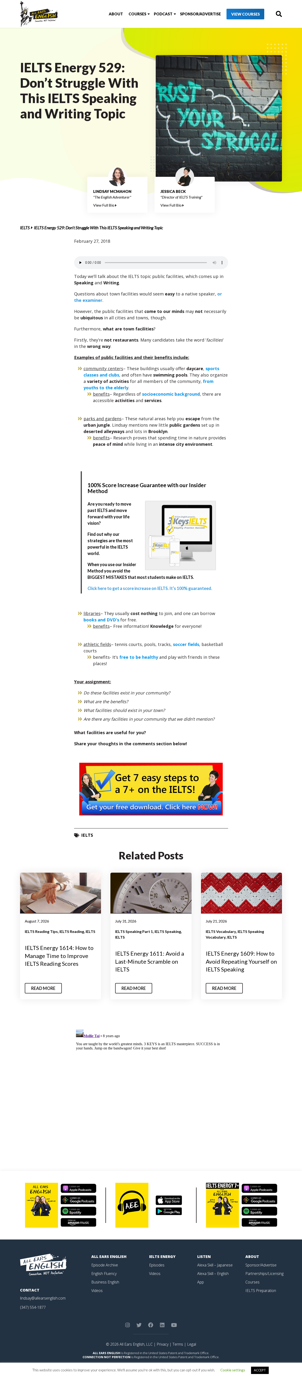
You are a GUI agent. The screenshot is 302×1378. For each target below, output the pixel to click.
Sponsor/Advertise (200, 14)
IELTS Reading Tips (41, 931)
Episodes (156, 1265)
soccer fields (186, 644)
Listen (204, 1256)
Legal (191, 1344)
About (116, 14)
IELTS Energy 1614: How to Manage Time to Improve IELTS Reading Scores (59, 955)
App (200, 1282)
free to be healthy (138, 657)
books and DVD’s (101, 620)
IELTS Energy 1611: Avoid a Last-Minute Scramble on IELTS (149, 961)
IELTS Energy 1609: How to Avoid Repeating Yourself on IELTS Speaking (241, 961)
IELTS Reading (71, 931)
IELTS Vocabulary (221, 931)
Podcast (163, 14)
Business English (105, 1282)
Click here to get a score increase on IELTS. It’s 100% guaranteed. (150, 588)
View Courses (245, 14)
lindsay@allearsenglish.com (43, 1298)
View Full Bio (104, 205)
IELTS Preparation (260, 1290)
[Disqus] (151, 1087)
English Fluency (104, 1273)
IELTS (25, 227)
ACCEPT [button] (260, 1370)
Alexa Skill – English (213, 1273)
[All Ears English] (43, 1264)
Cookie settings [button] (232, 1370)
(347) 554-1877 (33, 1307)
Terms (177, 1344)
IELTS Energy (162, 1256)
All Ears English (108, 1256)
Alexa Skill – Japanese (215, 1265)
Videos (97, 1290)
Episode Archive (104, 1265)
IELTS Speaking (168, 931)
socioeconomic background (171, 394)
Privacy (162, 1344)
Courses (137, 14)
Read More (43, 988)
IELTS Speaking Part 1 (134, 931)
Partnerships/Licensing (264, 1273)
